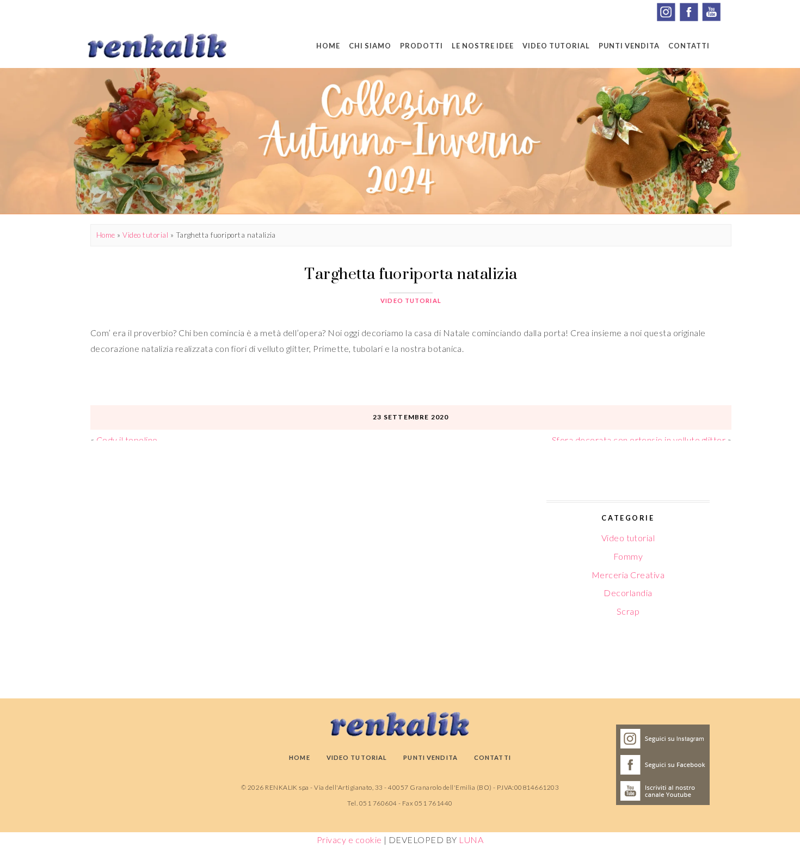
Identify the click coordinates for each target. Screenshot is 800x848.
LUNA (471, 839)
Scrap (628, 611)
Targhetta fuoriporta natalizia (410, 273)
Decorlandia (628, 592)
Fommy (628, 556)
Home (328, 45)
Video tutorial (556, 45)
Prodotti (421, 45)
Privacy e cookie (349, 839)
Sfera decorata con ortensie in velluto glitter (638, 440)
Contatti (689, 45)
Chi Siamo (370, 45)
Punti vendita (629, 45)
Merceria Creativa (628, 575)
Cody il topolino (127, 440)
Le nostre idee (483, 45)
